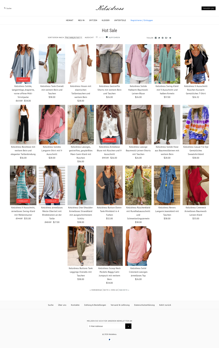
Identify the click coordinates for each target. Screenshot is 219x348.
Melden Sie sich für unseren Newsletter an (109, 321)
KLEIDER (106, 20)
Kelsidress (112, 334)
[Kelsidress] (109, 4)
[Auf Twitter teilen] (159, 38)
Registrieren (136, 20)
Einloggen (148, 20)
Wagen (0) (208, 8)
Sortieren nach (56, 37)
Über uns (62, 305)
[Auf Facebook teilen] (156, 38)
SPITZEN (93, 20)
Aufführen (114, 37)
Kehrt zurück (165, 305)
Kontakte (75, 305)
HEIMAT (69, 20)
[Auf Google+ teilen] (166, 38)
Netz (101, 37)
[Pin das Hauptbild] (162, 38)
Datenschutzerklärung (144, 305)
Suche (50, 305)
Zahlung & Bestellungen (95, 305)
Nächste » (124, 290)
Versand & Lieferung (120, 305)
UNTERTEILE (120, 20)
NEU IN (81, 20)
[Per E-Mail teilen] (170, 38)
